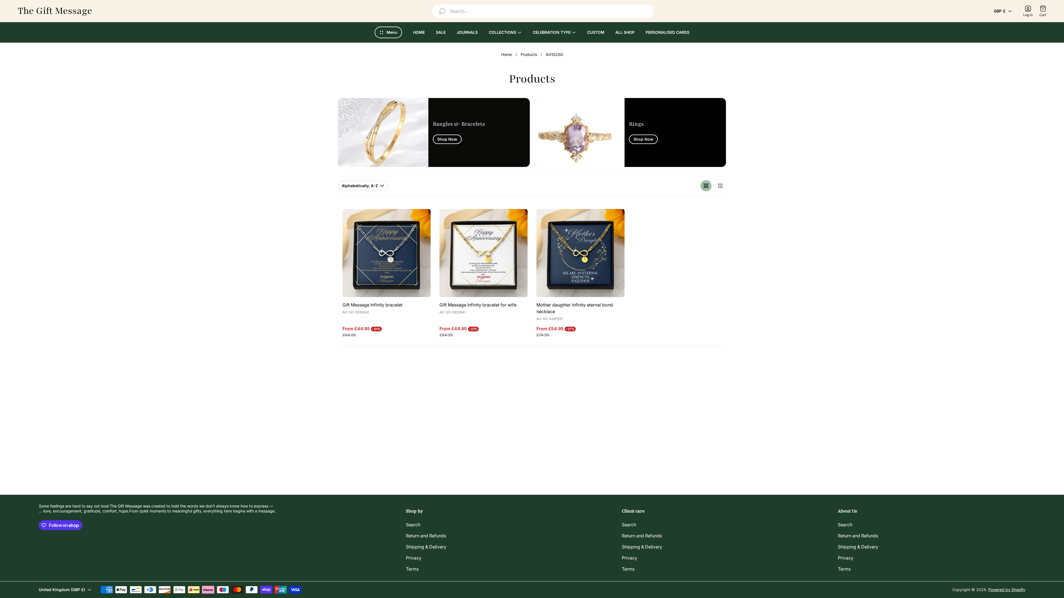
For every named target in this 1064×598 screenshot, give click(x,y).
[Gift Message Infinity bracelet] (386, 253)
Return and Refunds (426, 535)
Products (529, 54)
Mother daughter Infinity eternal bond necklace (574, 308)
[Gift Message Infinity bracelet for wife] (483, 253)
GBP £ (1000, 11)
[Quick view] (419, 220)
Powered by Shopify (1006, 589)
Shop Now (447, 139)
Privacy (413, 558)
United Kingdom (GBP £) (62, 589)
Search (413, 524)
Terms (412, 569)
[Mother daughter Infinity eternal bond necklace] (580, 253)
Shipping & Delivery (426, 547)
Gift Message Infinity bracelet (372, 305)
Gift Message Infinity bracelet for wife (477, 305)
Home (506, 54)
